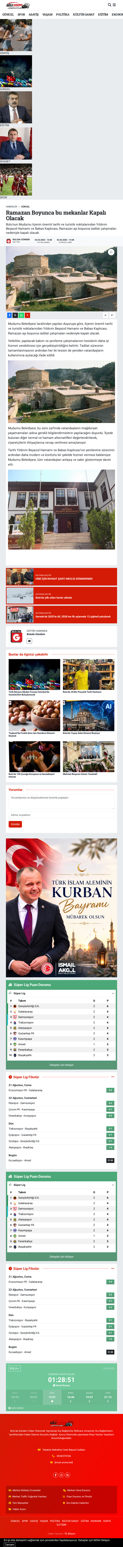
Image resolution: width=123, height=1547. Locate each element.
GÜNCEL (8, 14)
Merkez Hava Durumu (78, 1490)
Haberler (11, 206)
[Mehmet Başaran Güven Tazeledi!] (89, 756)
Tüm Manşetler (20, 1503)
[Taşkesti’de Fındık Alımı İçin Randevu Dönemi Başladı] (34, 715)
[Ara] (109, 5)
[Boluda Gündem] (16, 636)
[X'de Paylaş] (15, 315)
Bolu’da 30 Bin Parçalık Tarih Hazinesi (82, 692)
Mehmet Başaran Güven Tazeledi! (80, 774)
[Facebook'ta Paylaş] (9, 315)
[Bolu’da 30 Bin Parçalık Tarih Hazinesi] (89, 674)
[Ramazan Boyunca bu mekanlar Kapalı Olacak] (61, 278)
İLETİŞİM (61, 1524)
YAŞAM (47, 14)
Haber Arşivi (19, 1509)
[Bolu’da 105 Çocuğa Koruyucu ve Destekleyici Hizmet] (34, 756)
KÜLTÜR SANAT (83, 14)
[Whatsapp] (61, 1475)
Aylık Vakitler (17, 1408)
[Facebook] (55, 1475)
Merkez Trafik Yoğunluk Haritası (29, 1496)
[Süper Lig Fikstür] (112, 1077)
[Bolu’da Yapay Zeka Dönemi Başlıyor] (89, 715)
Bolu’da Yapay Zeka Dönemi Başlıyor (81, 733)
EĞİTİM (103, 14)
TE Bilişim (69, 1533)
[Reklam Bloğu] (61, 907)
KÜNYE (107, 1521)
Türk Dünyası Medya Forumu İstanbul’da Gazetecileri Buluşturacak (29, 693)
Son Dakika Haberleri (77, 1503)
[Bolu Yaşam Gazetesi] (18, 5)
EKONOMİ (96, 1521)
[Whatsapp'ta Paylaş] (21, 315)
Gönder (15, 824)
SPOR (21, 14)
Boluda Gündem (36, 634)
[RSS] (67, 1475)
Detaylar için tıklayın (62, 1065)
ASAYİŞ (33, 14)
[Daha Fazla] (27, 315)
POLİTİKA (62, 14)
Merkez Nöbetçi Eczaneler (27, 1490)
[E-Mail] (29, 641)
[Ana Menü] (114, 5)
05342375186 (64, 1456)
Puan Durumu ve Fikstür (79, 1496)
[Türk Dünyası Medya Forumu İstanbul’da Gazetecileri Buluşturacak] (34, 674)
